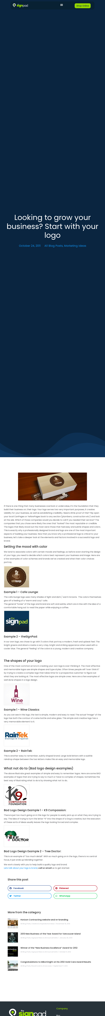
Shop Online (82, 5)
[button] (61, 5)
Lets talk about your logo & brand (20, 868)
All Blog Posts (53, 246)
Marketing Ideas (75, 246)
